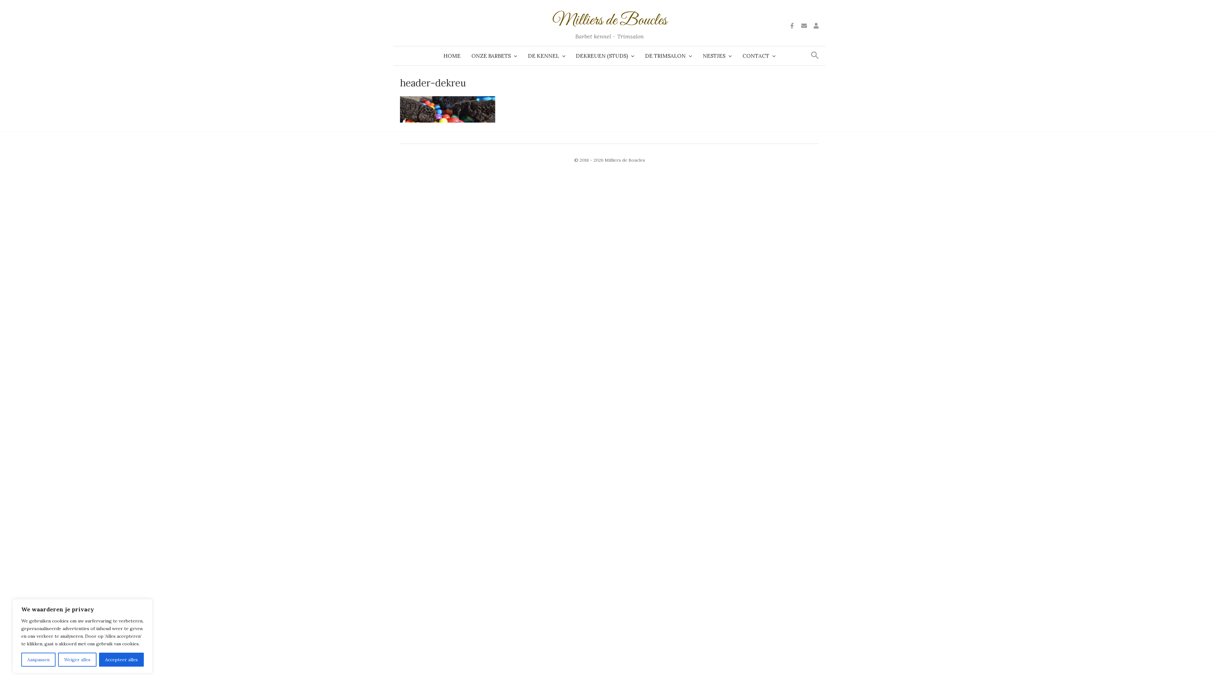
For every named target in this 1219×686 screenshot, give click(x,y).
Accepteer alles (121, 659)
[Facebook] (792, 26)
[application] (514, 55)
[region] (82, 636)
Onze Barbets (491, 55)
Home (452, 55)
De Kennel (543, 55)
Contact (756, 55)
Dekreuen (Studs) (602, 55)
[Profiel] (816, 26)
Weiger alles (77, 659)
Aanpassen (38, 659)
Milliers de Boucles (609, 20)
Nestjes (714, 55)
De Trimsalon (665, 55)
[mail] (804, 26)
